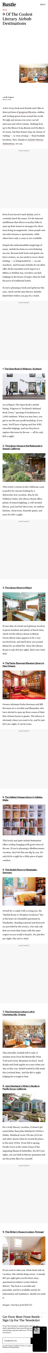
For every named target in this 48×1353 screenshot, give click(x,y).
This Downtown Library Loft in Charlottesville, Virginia (19, 1013)
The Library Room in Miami (18, 587)
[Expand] (35, 1328)
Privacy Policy (14, 1347)
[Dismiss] (44, 1328)
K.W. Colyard (9, 97)
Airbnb (29, 214)
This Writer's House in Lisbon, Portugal (24, 1232)
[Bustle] (9, 4)
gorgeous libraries (27, 112)
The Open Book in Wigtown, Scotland (22, 368)
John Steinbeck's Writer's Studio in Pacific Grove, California (21, 1087)
